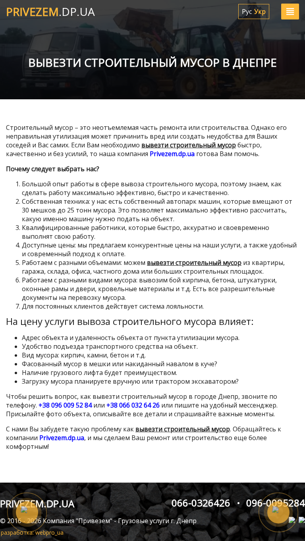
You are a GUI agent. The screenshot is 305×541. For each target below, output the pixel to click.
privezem (50, 11)
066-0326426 (201, 502)
